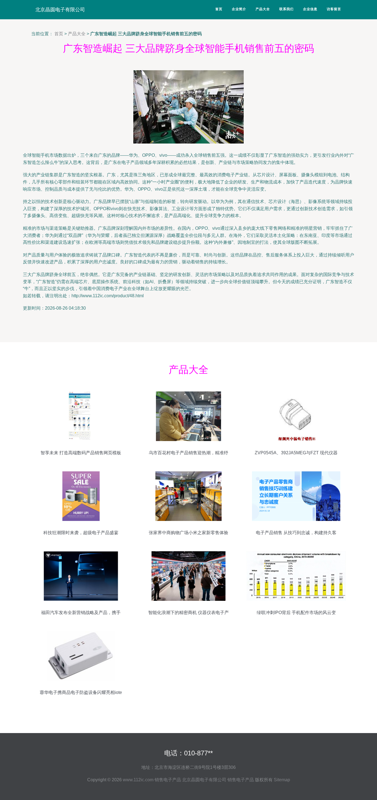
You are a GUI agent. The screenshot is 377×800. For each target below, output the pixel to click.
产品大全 (263, 9)
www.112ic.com (138, 779)
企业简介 (239, 9)
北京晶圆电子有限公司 (60, 9)
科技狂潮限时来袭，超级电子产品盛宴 (80, 532)
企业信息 (310, 9)
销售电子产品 (168, 779)
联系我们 (286, 9)
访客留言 (334, 9)
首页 (218, 9)
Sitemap (282, 779)
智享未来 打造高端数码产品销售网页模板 (81, 452)
